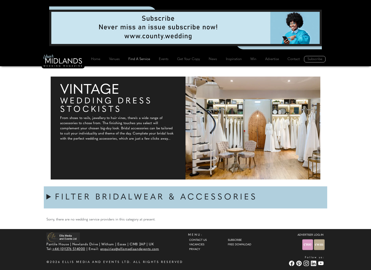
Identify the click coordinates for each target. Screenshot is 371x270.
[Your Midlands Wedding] (63, 61)
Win (253, 59)
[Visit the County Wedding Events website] (308, 244)
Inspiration (234, 59)
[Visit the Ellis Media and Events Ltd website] (63, 237)
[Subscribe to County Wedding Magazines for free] (185, 28)
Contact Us (198, 240)
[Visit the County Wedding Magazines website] (319, 244)
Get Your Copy (188, 59)
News (213, 59)
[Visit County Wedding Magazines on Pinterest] (299, 263)
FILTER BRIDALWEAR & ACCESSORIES (156, 197)
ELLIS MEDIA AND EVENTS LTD (96, 262)
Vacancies (196, 244)
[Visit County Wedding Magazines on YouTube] (321, 263)
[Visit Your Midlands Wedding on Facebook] (292, 263)
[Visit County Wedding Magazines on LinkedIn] (314, 263)
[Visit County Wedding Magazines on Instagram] (307, 263)
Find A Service (139, 59)
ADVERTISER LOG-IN (311, 235)
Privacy (194, 249)
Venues (114, 59)
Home (95, 59)
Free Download (239, 244)
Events (164, 59)
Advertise (272, 59)
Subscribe (314, 59)
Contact (293, 59)
